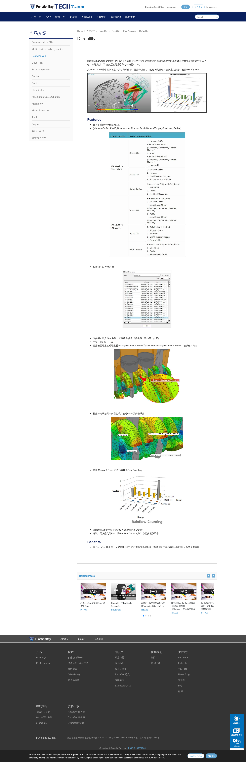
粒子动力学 (73, 680)
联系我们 (155, 663)
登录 (186, 7)
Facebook (183, 657)
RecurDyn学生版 (76, 717)
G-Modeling (74, 674)
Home (80, 30)
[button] (143, 615)
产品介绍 (36, 17)
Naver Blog (184, 674)
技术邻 (181, 680)
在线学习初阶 (43, 711)
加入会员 (198, 7)
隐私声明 (99, 639)
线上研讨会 (120, 668)
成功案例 (119, 680)
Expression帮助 (76, 722)
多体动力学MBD (76, 657)
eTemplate (41, 722)
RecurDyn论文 (122, 674)
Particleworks (43, 663)
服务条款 (81, 639)
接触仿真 (72, 668)
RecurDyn (41, 657)
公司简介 (64, 639)
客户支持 (130, 17)
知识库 (73, 17)
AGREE (211, 755)
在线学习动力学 (44, 717)
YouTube (182, 668)
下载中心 (101, 17)
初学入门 (87, 17)
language (210, 7)
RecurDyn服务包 (76, 711)
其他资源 (116, 17)
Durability (143, 30)
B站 (180, 685)
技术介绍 (60, 17)
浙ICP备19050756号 (137, 747)
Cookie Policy (196, 755)
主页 (153, 657)
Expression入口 (123, 685)
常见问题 (119, 657)
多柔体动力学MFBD (78, 663)
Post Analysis (129, 30)
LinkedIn (182, 663)
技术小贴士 (120, 663)
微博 (180, 691)
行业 (48, 17)
